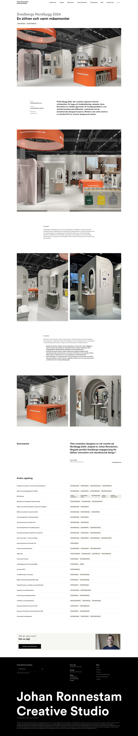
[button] (118, 2)
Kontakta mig (110, 2)
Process (98, 672)
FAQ (102, 2)
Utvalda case (52, 2)
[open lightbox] (69, 171)
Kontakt (98, 679)
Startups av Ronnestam (102, 676)
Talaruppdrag (93, 2)
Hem (97, 667)
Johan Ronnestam (82, 2)
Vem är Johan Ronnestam (103, 674)
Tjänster (62, 2)
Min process (70, 2)
